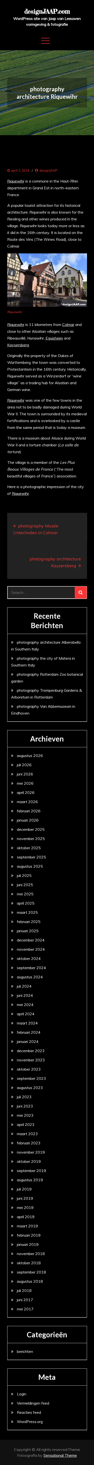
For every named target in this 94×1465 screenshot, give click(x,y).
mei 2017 (25, 1309)
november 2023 (31, 1059)
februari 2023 (28, 1142)
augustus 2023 (30, 1087)
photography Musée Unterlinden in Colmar (35, 529)
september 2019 (31, 1170)
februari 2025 (28, 921)
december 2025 (31, 829)
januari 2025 (28, 930)
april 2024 (25, 1013)
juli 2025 (24, 875)
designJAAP (48, 170)
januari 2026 (28, 820)
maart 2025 (27, 912)
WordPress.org (30, 1421)
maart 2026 (27, 801)
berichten (25, 1351)
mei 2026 (25, 783)
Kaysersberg (18, 344)
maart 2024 (27, 1023)
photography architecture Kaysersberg (55, 562)
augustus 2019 (30, 1179)
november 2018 (31, 1253)
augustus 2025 (30, 866)
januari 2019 (28, 1244)
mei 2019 (25, 1207)
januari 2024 (28, 1041)
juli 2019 (24, 1189)
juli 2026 (24, 764)
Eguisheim (54, 338)
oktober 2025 (29, 847)
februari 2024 (28, 1032)
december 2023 (31, 1050)
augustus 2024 (30, 976)
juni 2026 (25, 774)
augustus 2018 (30, 1281)
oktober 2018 (29, 1262)
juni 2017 (25, 1299)
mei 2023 (25, 1115)
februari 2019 (28, 1235)
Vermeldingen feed (33, 1403)
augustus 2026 (30, 755)
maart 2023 (27, 1133)
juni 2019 (25, 1198)
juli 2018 (24, 1290)
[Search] (81, 592)
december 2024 (31, 940)
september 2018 (31, 1272)
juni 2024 (25, 995)
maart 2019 (27, 1226)
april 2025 (25, 903)
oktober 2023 (29, 1069)
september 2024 (31, 967)
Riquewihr (15, 181)
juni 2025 (25, 884)
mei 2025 (25, 893)
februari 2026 (28, 810)
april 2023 (25, 1124)
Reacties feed (29, 1412)
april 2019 (25, 1216)
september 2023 (31, 1078)
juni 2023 (25, 1106)
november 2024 (31, 949)
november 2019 (31, 1152)
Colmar (68, 324)
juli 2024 (24, 986)
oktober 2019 (29, 1161)
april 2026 (25, 792)
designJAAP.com (47, 11)
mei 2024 (25, 1004)
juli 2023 (24, 1096)
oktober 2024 (29, 958)
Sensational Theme (60, 1455)
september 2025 (31, 857)
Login (21, 1393)
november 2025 (31, 838)
